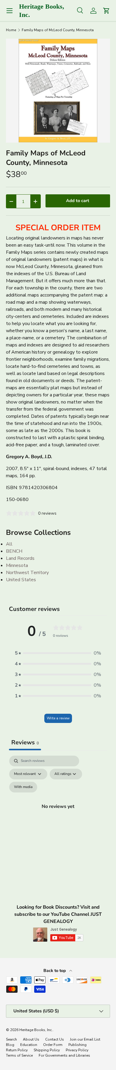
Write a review (58, 718)
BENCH (14, 551)
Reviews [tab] (25, 742)
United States (21, 579)
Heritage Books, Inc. (36, 1030)
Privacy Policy (77, 1050)
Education (28, 1044)
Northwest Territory (27, 572)
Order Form (52, 1044)
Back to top (55, 970)
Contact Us (54, 1039)
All (9, 544)
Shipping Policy (47, 1050)
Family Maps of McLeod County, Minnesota (58, 30)
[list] (58, 90)
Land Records (20, 558)
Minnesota (17, 565)
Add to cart (77, 201)
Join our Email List (85, 1039)
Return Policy (17, 1050)
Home (11, 30)
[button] (58, 653)
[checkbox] (23, 787)
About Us (31, 1039)
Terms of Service (19, 1055)
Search (11, 1039)
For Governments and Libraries (64, 1055)
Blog (10, 1044)
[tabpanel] (58, 813)
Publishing (77, 1044)
